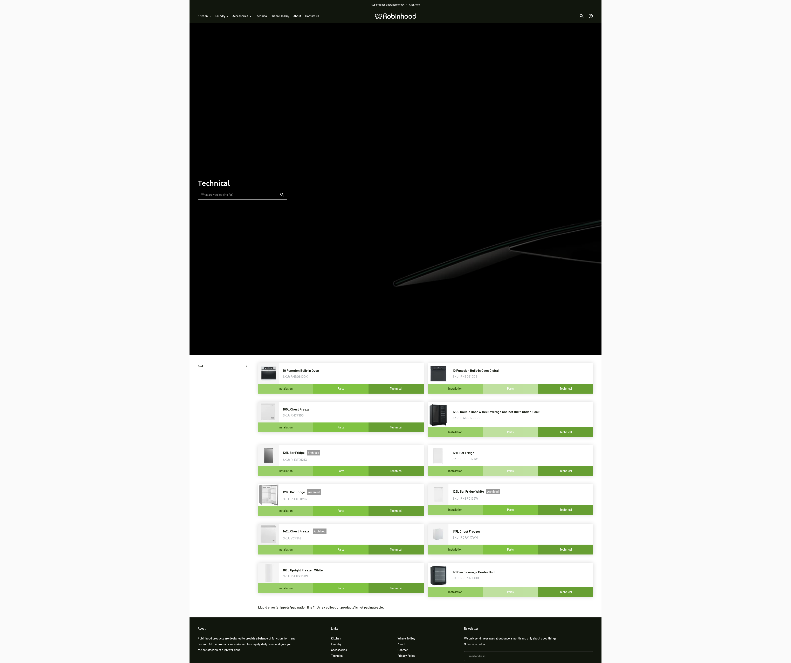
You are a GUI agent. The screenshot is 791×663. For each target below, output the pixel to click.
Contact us (312, 16)
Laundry (220, 16)
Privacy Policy (406, 655)
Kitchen (203, 16)
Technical (261, 16)
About (297, 16)
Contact (403, 650)
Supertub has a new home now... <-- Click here (395, 4)
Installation (285, 388)
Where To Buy (280, 16)
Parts (341, 388)
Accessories (240, 16)
